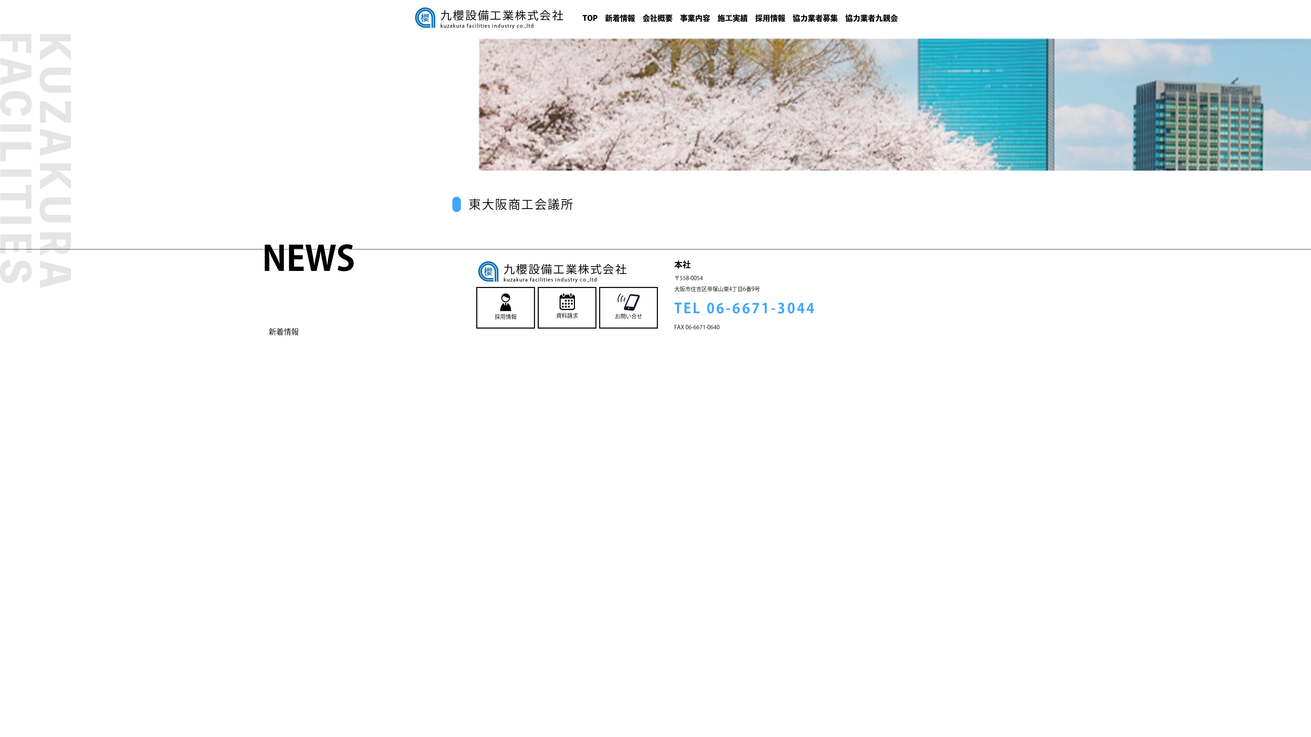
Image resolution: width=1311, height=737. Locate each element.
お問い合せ (628, 316)
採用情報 (770, 18)
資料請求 (567, 315)
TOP (589, 18)
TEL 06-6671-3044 (745, 308)
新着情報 (620, 18)
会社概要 (658, 18)
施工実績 (733, 18)
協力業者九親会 (871, 18)
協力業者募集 (815, 18)
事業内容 (695, 18)
